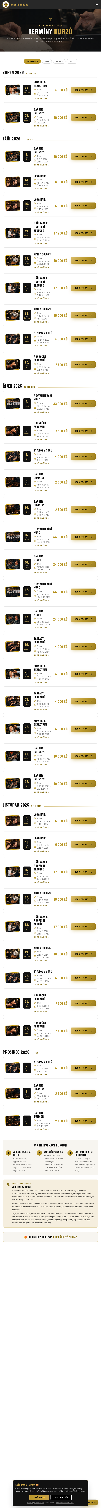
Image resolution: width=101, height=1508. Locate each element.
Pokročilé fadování (40, 358)
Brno (47, 61)
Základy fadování (39, 640)
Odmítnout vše (61, 1497)
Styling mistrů (43, 333)
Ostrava (59, 61)
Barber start (38, 558)
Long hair (40, 176)
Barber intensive (39, 111)
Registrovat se (83, 90)
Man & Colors (42, 254)
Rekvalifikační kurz (43, 397)
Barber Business (39, 476)
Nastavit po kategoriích (35, 1503)
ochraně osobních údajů (65, 1503)
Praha (72, 61)
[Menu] (96, 4)
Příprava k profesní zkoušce (41, 227)
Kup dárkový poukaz (65, 1237)
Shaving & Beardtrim (40, 84)
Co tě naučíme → (41, 98)
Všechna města (32, 61)
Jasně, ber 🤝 (39, 1497)
